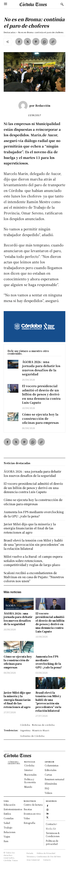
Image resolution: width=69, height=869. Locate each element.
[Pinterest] (36, 41)
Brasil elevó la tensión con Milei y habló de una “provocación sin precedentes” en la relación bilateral (48, 701)
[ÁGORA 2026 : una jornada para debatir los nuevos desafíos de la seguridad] (13, 364)
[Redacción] (23, 105)
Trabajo (8, 827)
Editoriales (50, 770)
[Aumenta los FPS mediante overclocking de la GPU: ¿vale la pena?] (51, 647)
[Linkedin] (47, 813)
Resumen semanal (54, 779)
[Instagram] (47, 809)
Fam (6, 841)
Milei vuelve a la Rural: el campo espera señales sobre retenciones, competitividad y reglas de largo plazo (33, 560)
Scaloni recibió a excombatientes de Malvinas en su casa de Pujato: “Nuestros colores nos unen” (34, 577)
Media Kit (51, 828)
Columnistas (51, 765)
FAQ (47, 788)
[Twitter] (27, 41)
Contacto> (51, 824)
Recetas (28, 809)
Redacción (42, 105)
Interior (28, 770)
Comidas (8, 818)
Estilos (7, 813)
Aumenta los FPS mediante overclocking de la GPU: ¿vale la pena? (49, 662)
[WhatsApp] (44, 41)
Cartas (48, 774)
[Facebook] (19, 41)
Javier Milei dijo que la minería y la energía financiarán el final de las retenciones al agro (17, 700)
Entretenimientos (13, 809)
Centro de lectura (33, 804)
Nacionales (30, 774)
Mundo (28, 786)
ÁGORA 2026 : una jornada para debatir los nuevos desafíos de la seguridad (41, 368)
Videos (48, 792)
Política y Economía (30, 781)
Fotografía (29, 822)
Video (27, 818)
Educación (9, 804)
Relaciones (9, 832)
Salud (7, 822)
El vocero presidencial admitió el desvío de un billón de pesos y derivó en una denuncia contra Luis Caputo (41, 394)
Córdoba (29, 765)
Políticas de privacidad (52, 842)
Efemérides (51, 783)
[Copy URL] (52, 41)
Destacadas (10, 32)
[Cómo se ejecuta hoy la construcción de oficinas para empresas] (13, 416)
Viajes (7, 836)
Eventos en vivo (32, 813)
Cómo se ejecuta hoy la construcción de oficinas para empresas (40, 418)
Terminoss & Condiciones (53, 834)
